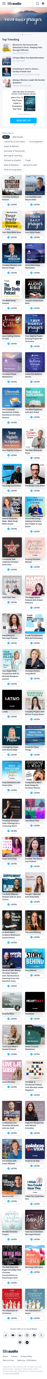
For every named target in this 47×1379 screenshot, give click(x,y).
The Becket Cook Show (35, 486)
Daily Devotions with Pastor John (11, 783)
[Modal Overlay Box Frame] (23, 108)
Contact (14, 1356)
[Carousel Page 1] (16, 34)
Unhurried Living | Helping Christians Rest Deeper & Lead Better (33, 522)
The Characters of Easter (32, 1311)
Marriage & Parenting (13, 155)
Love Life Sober (8, 1082)
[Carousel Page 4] (22, 34)
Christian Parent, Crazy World (32, 672)
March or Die (7, 1196)
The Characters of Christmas (9, 1311)
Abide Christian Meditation (32, 1047)
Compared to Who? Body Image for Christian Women (33, 785)
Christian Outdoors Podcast (10, 198)
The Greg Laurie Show (11, 486)
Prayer (28, 160)
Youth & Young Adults (13, 169)
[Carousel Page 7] (28, 34)
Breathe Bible (8, 1014)
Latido (5, 711)
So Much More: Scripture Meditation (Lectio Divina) (11, 935)
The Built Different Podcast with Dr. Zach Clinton (11, 897)
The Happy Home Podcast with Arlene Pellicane (34, 600)
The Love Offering (33, 932)
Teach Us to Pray (9, 859)
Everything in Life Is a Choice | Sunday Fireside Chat (26, 70)
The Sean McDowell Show (33, 451)
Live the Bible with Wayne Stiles (33, 198)
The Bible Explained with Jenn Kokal (33, 410)
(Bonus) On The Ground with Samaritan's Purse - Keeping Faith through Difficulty (27, 47)
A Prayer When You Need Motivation (28, 58)
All (6, 137)
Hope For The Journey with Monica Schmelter (34, 1125)
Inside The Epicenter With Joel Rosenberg (34, 636)
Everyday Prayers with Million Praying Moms (34, 713)
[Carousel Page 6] (26, 34)
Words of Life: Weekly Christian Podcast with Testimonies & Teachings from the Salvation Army (11, 975)
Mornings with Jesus (34, 1267)
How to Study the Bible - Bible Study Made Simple (10, 521)
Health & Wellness (11, 146)
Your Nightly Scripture (12, 450)
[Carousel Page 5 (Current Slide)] (24, 34)
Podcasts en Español (12, 160)
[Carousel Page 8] (30, 34)
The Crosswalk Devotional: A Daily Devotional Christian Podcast (11, 413)
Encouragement (36, 141)
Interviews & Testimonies (14, 151)
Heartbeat (29, 1014)
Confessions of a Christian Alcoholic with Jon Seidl (10, 1125)
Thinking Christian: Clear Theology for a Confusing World (11, 823)
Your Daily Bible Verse (11, 232)
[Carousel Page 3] (20, 34)
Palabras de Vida (32, 1161)
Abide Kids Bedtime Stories (33, 375)
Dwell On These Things (32, 748)
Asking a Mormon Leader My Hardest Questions (29, 81)
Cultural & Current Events (14, 141)
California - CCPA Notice (26, 1360)
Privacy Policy (26, 1356)
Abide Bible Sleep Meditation (32, 266)
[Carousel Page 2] (18, 34)
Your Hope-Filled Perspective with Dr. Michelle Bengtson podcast (10, 675)
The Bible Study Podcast (9, 301)
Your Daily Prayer (32, 232)
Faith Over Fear (9, 597)
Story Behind (30, 970)
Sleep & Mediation (11, 165)
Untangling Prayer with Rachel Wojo (10, 748)
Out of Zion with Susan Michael (9, 1162)
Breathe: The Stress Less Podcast (33, 860)
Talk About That (32, 820)
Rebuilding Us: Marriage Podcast (9, 636)
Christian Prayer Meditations (9, 375)
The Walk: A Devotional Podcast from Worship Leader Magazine (34, 1086)
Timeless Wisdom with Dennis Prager (12, 266)
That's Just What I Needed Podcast (10, 1047)
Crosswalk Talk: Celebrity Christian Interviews (10, 562)
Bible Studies (18, 137)
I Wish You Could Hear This (34, 1197)
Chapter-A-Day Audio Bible (34, 301)
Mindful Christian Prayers (10, 1233)
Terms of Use (8, 1360)
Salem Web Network (12, 1373)
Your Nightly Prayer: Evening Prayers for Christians (34, 339)
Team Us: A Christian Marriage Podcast (34, 1233)
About (5, 1356)
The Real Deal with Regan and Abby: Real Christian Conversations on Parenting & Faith (11, 1272)
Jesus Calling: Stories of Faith (11, 337)
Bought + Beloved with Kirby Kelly (32, 895)
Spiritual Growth (30, 165)
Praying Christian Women (32, 560)
